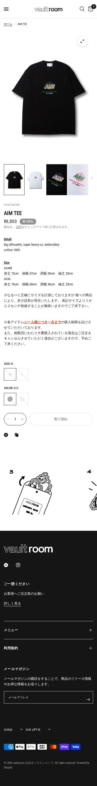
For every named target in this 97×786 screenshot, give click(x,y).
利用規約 (11, 648)
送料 (19, 227)
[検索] (82, 9)
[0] (89, 9)
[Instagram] (21, 565)
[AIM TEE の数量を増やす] (22, 419)
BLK (10, 399)
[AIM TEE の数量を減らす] (8, 419)
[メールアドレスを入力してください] (88, 699)
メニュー (11, 630)
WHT (22, 399)
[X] (7, 435)
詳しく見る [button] (12, 603)
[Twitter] (9, 565)
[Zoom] (82, 41)
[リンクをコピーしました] (17, 435)
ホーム (8, 24)
